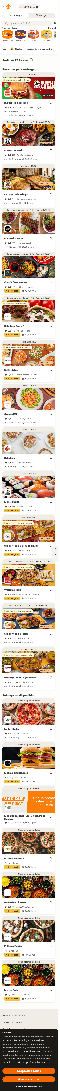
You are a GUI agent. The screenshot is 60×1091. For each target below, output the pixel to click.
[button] (6, 6)
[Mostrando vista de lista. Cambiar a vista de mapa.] (55, 23)
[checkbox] (8, 36)
